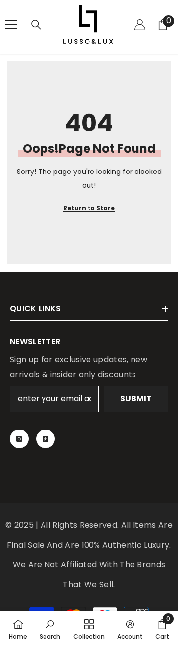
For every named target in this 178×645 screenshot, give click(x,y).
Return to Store (89, 208)
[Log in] (139, 24)
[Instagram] (19, 439)
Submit (136, 398)
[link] (50, 628)
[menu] (11, 25)
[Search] (36, 25)
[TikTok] (45, 439)
